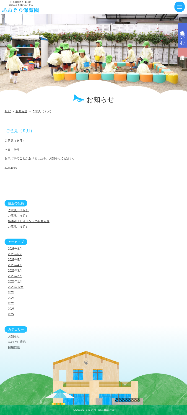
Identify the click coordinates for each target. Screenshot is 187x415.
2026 (11, 292)
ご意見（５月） (18, 226)
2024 (11, 303)
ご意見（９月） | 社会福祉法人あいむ (28, 7)
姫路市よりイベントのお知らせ (28, 221)
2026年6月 (15, 254)
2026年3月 (15, 270)
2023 (11, 309)
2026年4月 (15, 265)
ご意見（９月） (20, 130)
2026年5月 (15, 259)
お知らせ (21, 111)
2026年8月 (15, 248)
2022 (11, 314)
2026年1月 (15, 281)
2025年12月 (15, 287)
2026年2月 (15, 276)
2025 (11, 298)
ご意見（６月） (18, 215)
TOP (8, 111)
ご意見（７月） (18, 210)
